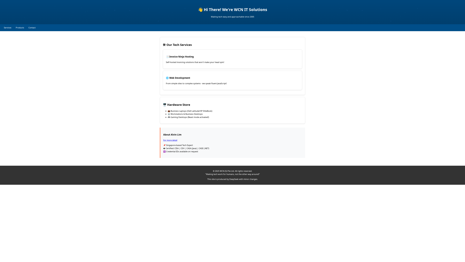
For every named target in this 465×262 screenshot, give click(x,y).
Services (7, 27)
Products (20, 27)
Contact (32, 27)
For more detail (170, 140)
